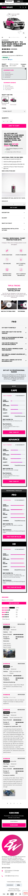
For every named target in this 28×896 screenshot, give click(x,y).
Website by (14, 890)
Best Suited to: (8, 419)
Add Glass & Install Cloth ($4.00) (12, 159)
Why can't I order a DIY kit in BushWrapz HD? (12, 360)
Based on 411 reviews (7, 600)
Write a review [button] (14, 603)
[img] (6, 624)
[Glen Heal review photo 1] (9, 653)
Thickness (6, 416)
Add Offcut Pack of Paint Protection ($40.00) (14, 167)
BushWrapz (5, 40)
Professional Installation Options (10, 229)
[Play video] (9, 305)
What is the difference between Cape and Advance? (12, 338)
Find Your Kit (14, 432)
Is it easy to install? (9, 327)
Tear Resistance (6, 405)
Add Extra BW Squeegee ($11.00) (12, 161)
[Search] (20, 7)
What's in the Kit (7, 223)
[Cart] (23, 7)
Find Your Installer (14, 536)
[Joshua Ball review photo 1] (9, 792)
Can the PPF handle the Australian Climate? (10, 343)
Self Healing (5, 409)
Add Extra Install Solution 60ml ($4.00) (14, 164)
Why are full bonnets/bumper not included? (13, 355)
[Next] (25, 37)
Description (5, 212)
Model (4, 108)
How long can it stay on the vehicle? (11, 332)
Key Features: (7, 424)
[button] (6, 49)
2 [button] (10, 803)
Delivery (4, 218)
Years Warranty (6, 401)
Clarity (5, 413)
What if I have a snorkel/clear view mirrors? (12, 349)
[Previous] (2, 37)
